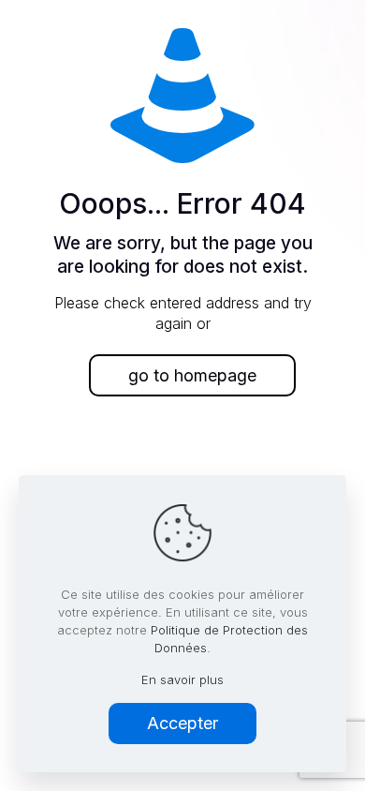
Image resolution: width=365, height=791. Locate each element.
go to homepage (192, 375)
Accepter (182, 723)
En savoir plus (182, 679)
